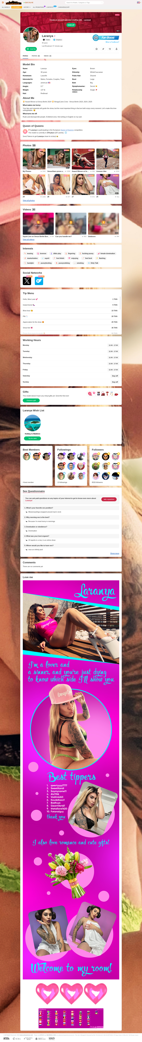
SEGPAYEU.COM (51, 1035)
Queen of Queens (67, 130)
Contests (50, 7)
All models (6, 7)
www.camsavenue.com (26, 1035)
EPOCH (42, 1035)
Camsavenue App (63, 7)
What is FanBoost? (112, 42)
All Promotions (38, 7)
